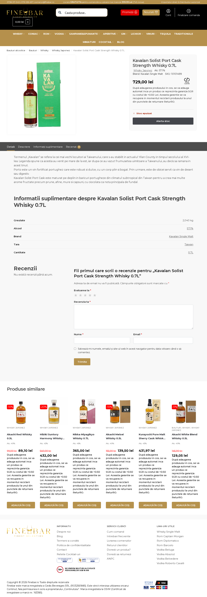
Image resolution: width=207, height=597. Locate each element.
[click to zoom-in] (41, 95)
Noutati (149, 12)
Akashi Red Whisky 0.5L (19, 436)
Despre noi (64, 531)
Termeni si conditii (68, 540)
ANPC (110, 558)
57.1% (190, 228)
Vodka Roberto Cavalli (170, 563)
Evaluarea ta (82, 290)
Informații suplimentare (48, 146)
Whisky (44, 50)
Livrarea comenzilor (119, 540)
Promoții (127, 12)
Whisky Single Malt (168, 531)
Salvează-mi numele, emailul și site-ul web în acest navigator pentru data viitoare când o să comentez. (129, 350)
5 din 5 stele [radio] (95, 295)
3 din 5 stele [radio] (85, 295)
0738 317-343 (13, 2)
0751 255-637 (27, 2)
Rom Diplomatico (168, 540)
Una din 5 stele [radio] (76, 295)
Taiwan (189, 244)
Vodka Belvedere (167, 558)
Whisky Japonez (61, 50)
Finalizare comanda (189, 15)
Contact (62, 549)
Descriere (24, 146)
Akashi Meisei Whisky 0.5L (115, 436)
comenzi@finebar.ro (44, 2)
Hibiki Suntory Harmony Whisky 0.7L (51, 436)
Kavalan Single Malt (181, 236)
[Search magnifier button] (60, 12)
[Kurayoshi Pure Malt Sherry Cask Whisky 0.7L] (153, 411)
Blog (60, 536)
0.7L (190, 252)
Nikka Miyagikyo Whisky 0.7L (83, 436)
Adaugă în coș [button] (20, 505)
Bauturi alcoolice (16, 50)
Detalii (11, 146)
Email (137, 334)
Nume (78, 334)
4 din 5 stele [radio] (90, 295)
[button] (23, 21)
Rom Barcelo (165, 545)
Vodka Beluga (165, 549)
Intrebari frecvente (118, 536)
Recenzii (73, 146)
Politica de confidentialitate (74, 545)
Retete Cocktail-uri (68, 554)
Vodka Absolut (166, 554)
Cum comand (115, 531)
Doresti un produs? (119, 549)
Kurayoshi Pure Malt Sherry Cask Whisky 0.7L (152, 436)
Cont (168, 15)
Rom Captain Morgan (170, 536)
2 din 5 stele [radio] (81, 295)
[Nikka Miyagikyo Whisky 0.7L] (87, 411)
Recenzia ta (82, 301)
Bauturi (33, 50)
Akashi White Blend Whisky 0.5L (184, 436)
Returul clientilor (117, 545)
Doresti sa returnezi (119, 554)
